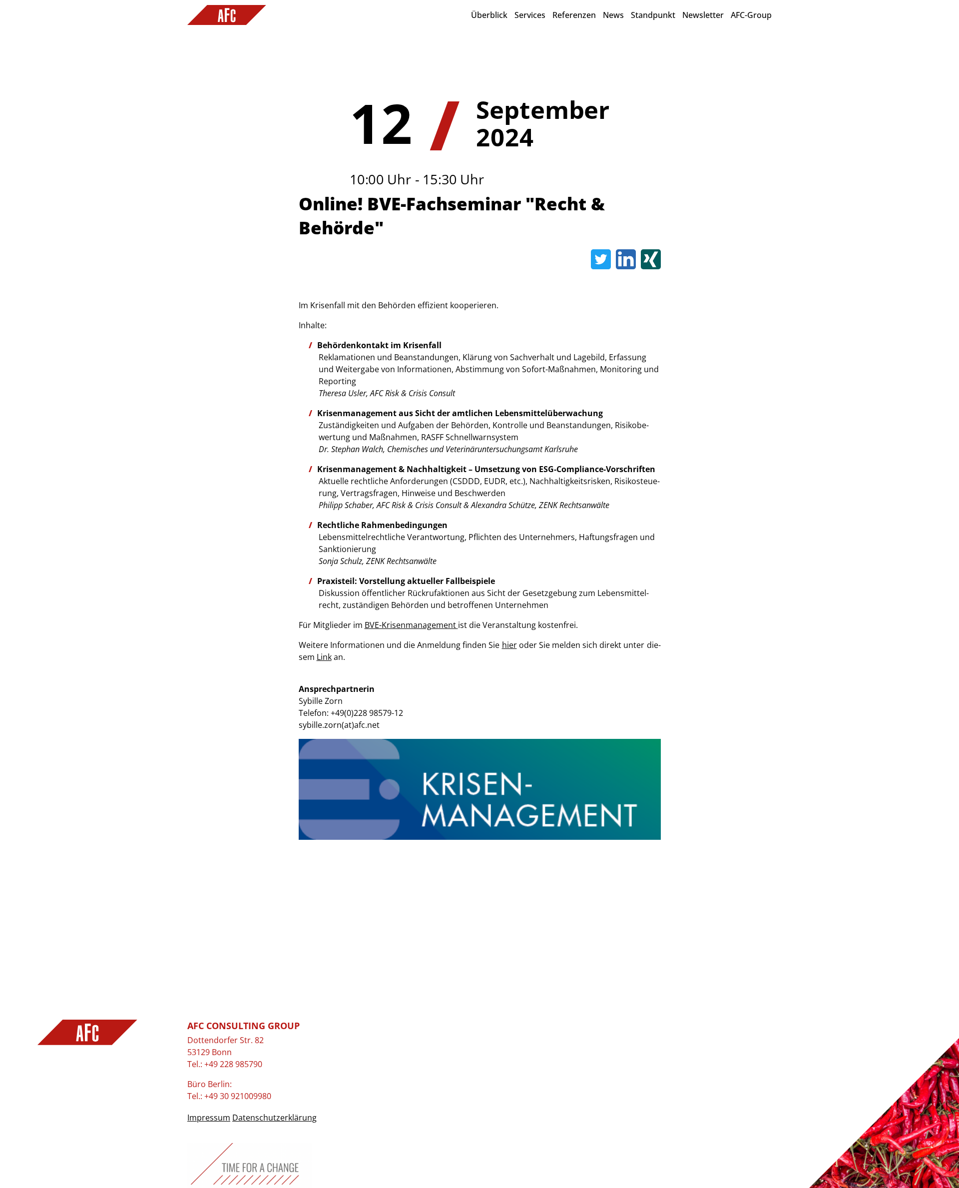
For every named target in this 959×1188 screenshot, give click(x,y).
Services (529, 14)
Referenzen (574, 14)
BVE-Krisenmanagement (411, 624)
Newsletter (703, 14)
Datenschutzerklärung (274, 1117)
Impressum (208, 1117)
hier (509, 644)
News (613, 14)
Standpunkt (653, 14)
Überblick (489, 14)
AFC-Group (751, 14)
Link (324, 656)
